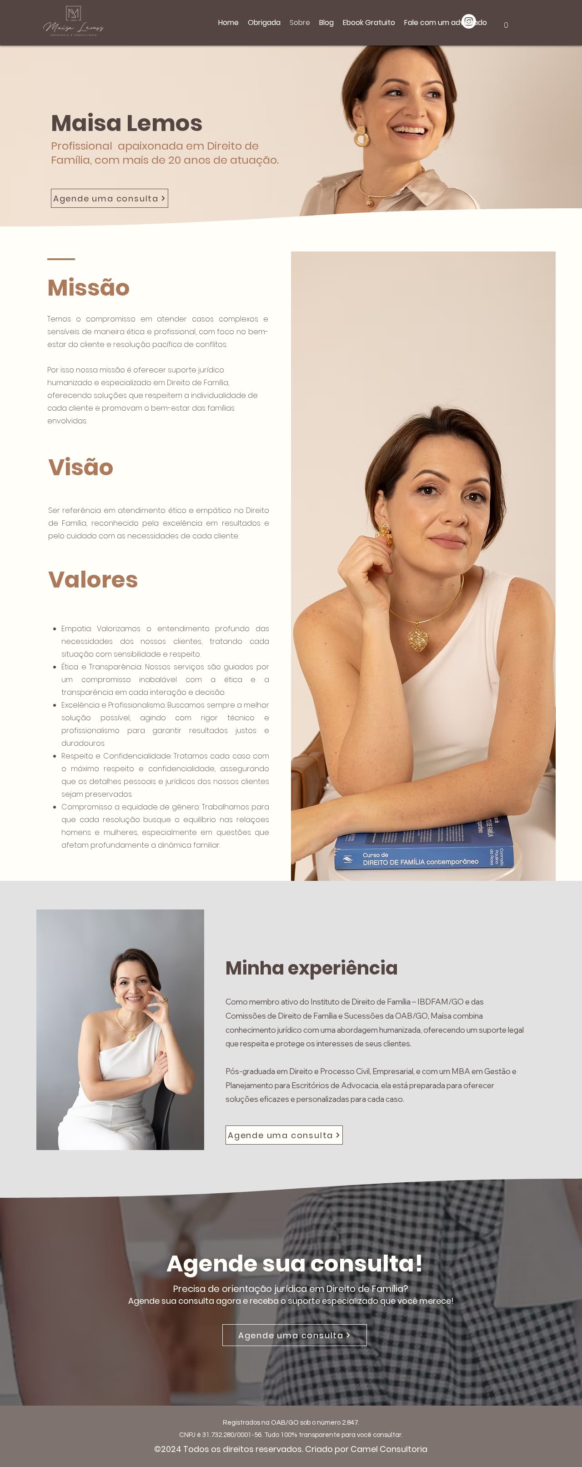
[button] (506, 22)
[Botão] (138, 19)
